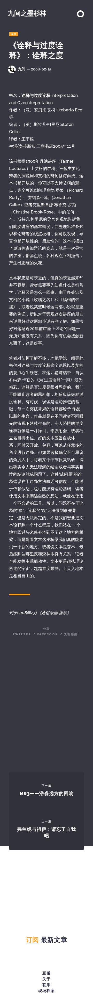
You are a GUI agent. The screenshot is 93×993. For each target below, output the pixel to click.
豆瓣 (46, 973)
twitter (21, 634)
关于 (46, 979)
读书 (14, 34)
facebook (47, 634)
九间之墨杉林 (27, 13)
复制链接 (71, 634)
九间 (22, 69)
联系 (46, 985)
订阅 (32, 940)
